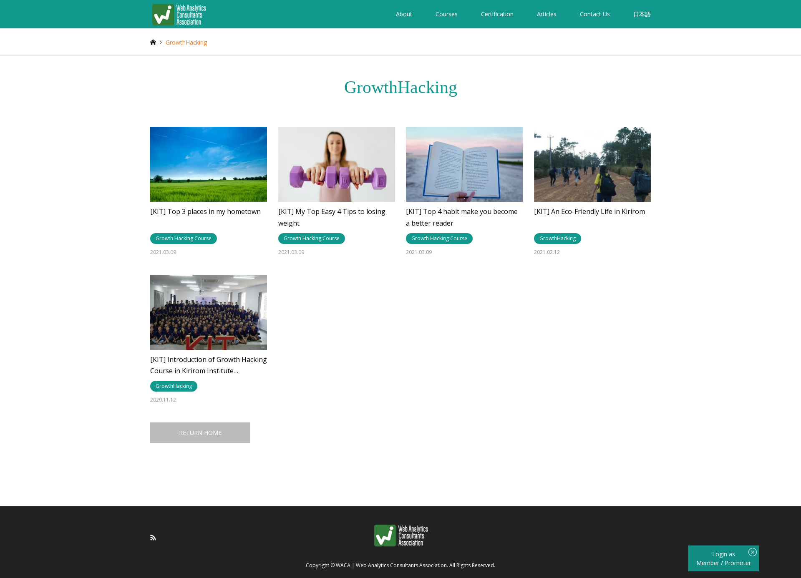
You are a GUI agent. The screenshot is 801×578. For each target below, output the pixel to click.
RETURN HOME (200, 433)
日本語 (642, 14)
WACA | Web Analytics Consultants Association (391, 565)
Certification (497, 14)
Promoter (738, 563)
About (404, 14)
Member (708, 563)
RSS (153, 537)
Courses (447, 14)
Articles (547, 14)
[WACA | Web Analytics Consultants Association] (178, 14)
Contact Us (595, 14)
